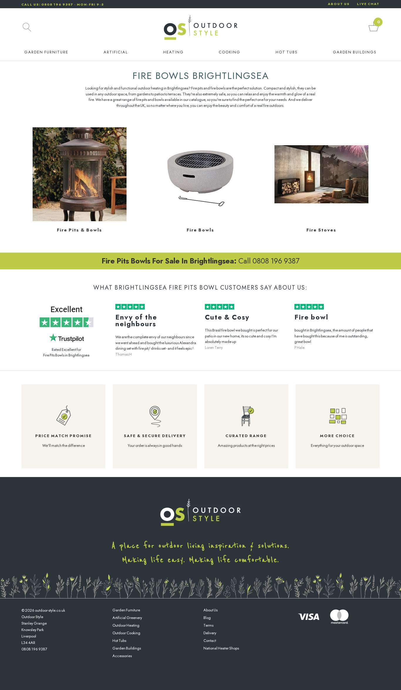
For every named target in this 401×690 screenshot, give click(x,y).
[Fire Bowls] (200, 220)
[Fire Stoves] (321, 220)
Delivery (209, 633)
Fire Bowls (200, 230)
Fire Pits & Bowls (79, 230)
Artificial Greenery (127, 617)
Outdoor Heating (125, 625)
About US (339, 3)
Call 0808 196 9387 (200, 261)
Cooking (229, 52)
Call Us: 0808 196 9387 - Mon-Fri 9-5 (62, 4)
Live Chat (368, 3)
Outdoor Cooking (126, 633)
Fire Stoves (321, 230)
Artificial (116, 52)
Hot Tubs (287, 52)
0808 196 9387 (34, 649)
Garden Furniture (46, 52)
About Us (210, 610)
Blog (207, 617)
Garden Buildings (355, 52)
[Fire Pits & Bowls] (80, 220)
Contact (209, 640)
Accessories (122, 656)
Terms (208, 625)
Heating (173, 52)
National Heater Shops (221, 648)
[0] (374, 31)
